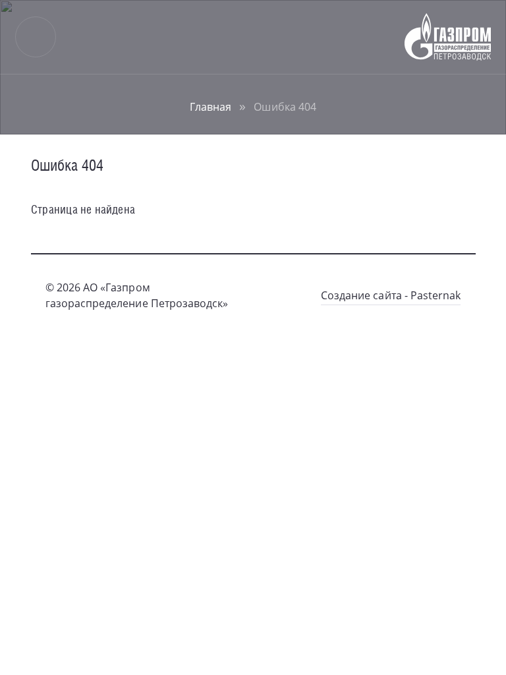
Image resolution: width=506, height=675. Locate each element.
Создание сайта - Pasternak (391, 295)
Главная (210, 107)
